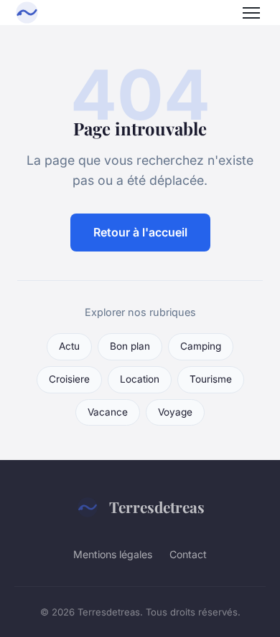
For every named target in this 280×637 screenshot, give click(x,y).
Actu (69, 346)
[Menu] (251, 12)
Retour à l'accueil (140, 232)
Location (139, 379)
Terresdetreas (157, 507)
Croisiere (69, 379)
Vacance (108, 412)
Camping (200, 346)
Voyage (175, 412)
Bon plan (130, 346)
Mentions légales (112, 554)
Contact (188, 554)
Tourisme (211, 379)
